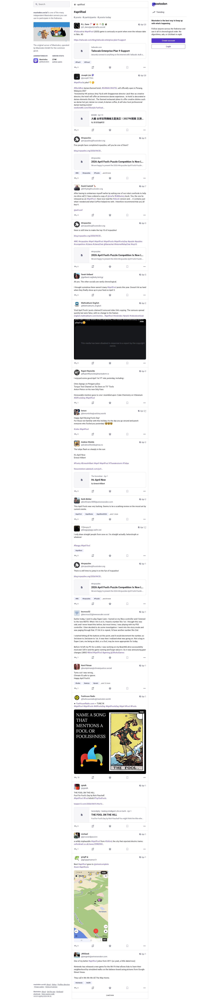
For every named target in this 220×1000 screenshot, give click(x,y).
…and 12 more (105, 683)
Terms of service (51, 987)
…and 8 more (106, 173)
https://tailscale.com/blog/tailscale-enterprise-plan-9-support (100, 40)
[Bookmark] (127, 67)
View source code (48, 994)
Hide (142, 321)
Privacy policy (39, 987)
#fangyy (77, 545)
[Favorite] (110, 67)
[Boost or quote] (92, 67)
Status (54, 984)
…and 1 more (113, 514)
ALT (104, 940)
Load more (110, 995)
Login (168, 46)
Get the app (51, 992)
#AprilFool (111, 287)
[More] (144, 67)
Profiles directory (64, 984)
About (48, 984)
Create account (168, 40)
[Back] (74, 4)
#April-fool (85, 545)
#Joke (76, 429)
